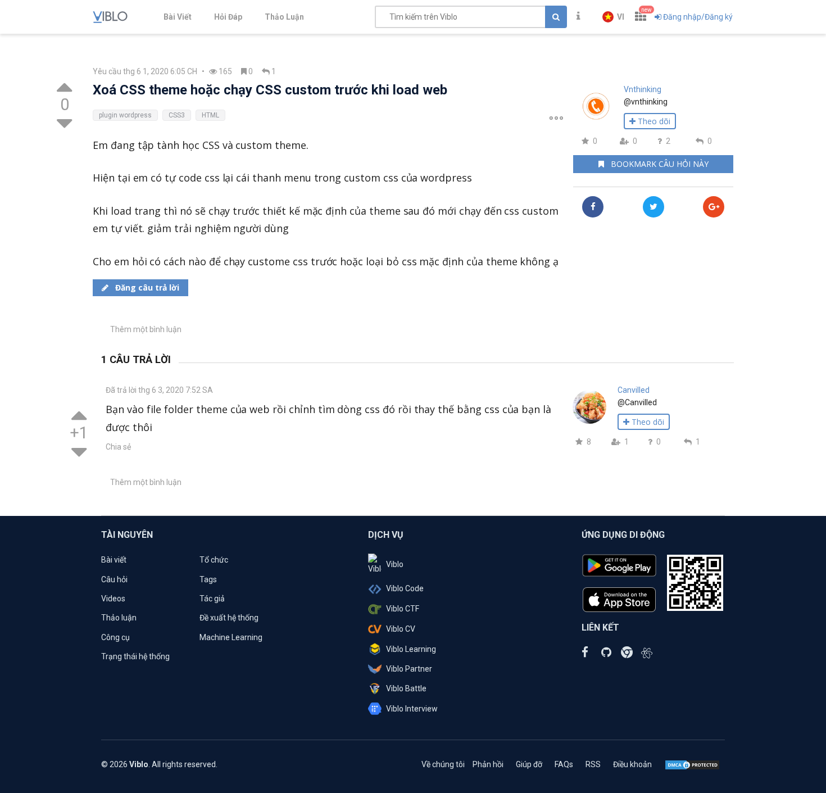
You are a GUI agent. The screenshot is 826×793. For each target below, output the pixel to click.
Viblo (394, 564)
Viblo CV (400, 628)
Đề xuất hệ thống (228, 617)
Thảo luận (119, 617)
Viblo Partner (409, 668)
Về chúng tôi (443, 764)
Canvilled (634, 390)
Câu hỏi (114, 579)
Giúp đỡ (529, 764)
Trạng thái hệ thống (135, 656)
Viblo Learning (411, 649)
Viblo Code (405, 588)
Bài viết (113, 559)
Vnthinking (642, 89)
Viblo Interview (412, 708)
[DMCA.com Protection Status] (692, 764)
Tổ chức (213, 559)
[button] (613, 17)
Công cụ (115, 637)
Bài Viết (178, 16)
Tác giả (212, 598)
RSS (593, 764)
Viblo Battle (406, 688)
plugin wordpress (125, 115)
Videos (113, 598)
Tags (208, 579)
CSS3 (177, 115)
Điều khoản (632, 764)
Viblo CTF (402, 608)
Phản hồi (488, 764)
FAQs (564, 764)
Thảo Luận (284, 16)
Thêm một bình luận (145, 329)
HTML (210, 115)
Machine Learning (230, 637)
